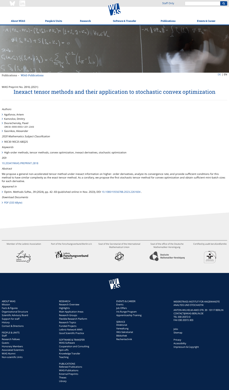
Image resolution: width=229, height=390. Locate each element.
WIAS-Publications (32, 75)
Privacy (177, 339)
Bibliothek (121, 335)
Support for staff (11, 318)
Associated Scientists (13, 350)
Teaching (64, 357)
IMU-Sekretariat (124, 332)
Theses (62, 377)
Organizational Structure (15, 311)
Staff (4, 335)
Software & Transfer (124, 21)
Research (85, 21)
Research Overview (69, 304)
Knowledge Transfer (69, 353)
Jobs (176, 329)
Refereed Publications (70, 366)
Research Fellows (11, 339)
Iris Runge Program (126, 311)
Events (119, 304)
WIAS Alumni (8, 353)
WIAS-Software (67, 342)
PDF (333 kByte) (13, 202)
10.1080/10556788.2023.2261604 (121, 191)
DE (219, 74)
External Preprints (68, 374)
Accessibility (180, 343)
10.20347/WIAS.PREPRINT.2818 (20, 163)
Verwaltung (122, 328)
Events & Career (206, 21)
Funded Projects (67, 326)
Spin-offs (64, 350)
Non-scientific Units (12, 357)
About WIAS (18, 21)
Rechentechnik (124, 339)
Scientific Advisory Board (15, 315)
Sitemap (178, 332)
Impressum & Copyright (186, 346)
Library (63, 381)
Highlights (64, 308)
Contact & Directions (13, 326)
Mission (6, 304)
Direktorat (121, 324)
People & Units (53, 21)
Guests (5, 342)
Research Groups (68, 315)
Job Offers (121, 308)
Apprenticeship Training (129, 315)
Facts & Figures (10, 308)
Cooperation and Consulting (74, 346)
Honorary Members (12, 346)
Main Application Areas (71, 311)
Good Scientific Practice (71, 333)
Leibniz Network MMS (70, 329)
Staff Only (168, 3)
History (6, 322)
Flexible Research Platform (73, 318)
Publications (168, 21)
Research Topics (67, 322)
